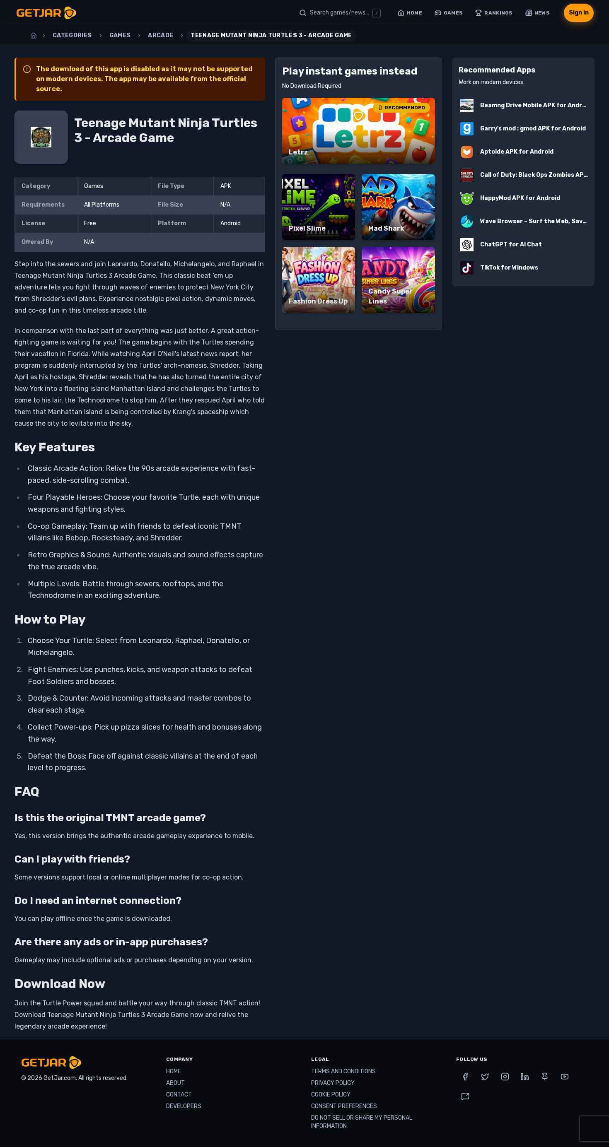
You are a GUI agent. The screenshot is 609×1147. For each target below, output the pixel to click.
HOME (173, 1071)
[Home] (33, 35)
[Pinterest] (545, 1076)
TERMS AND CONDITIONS (343, 1071)
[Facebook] (465, 1076)
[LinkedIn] (525, 1076)
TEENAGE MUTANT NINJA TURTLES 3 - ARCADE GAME (271, 35)
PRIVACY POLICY (333, 1083)
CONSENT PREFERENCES (344, 1106)
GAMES (120, 35)
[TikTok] (465, 1096)
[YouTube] (565, 1076)
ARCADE (160, 35)
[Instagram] (505, 1076)
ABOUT (175, 1083)
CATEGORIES (72, 35)
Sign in (579, 12)
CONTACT (179, 1094)
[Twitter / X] (485, 1076)
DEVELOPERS (183, 1106)
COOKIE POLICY (330, 1094)
